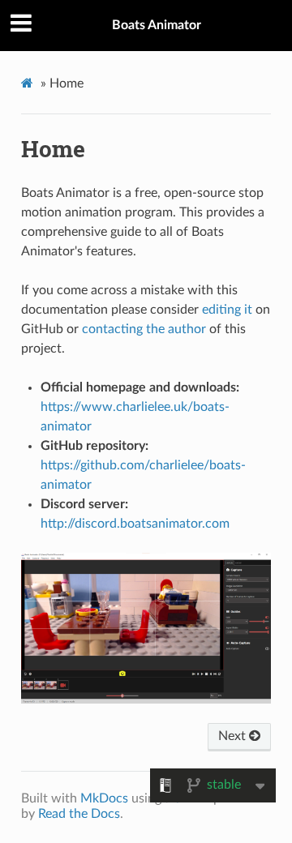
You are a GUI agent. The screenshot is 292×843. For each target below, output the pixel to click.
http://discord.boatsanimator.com (135, 523)
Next (233, 736)
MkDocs (104, 798)
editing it (227, 309)
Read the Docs (79, 813)
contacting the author (144, 329)
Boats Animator (156, 25)
